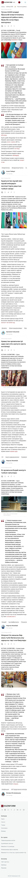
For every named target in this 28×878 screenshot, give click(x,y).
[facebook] (11, 810)
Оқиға (2, 819)
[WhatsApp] (5, 26)
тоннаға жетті (11, 616)
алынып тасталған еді (8, 322)
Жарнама (3, 868)
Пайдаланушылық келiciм (8, 840)
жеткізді (16, 148)
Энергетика (5, 168)
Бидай (4, 622)
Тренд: (3, 6)
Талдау (3, 825)
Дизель (4, 328)
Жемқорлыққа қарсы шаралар (9, 849)
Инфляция (5, 789)
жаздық (15, 784)
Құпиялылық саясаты (7, 843)
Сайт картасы (5, 862)
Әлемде (3, 831)
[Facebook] (11, 26)
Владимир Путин (17, 168)
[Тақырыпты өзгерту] (20, 2)
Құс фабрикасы (14, 622)
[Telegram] (8, 26)
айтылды (4, 135)
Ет (2, 457)
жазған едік (13, 451)
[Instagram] (2, 26)
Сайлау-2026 (9, 6)
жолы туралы (11, 142)
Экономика (4, 828)
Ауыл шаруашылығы (12, 457)
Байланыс (4, 865)
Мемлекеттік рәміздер (7, 846)
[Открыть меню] (25, 2)
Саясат (3, 822)
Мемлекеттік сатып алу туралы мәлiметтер (13, 852)
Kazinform (15, 40)
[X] (14, 26)
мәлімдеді (16, 155)
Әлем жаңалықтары (15, 328)
